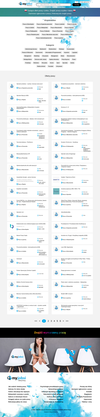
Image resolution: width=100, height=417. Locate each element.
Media (62, 55)
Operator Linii (20, 212)
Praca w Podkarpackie (31, 31)
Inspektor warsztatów (22, 188)
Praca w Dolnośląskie (28, 24)
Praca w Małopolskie (42, 27)
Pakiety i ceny (87, 402)
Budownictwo (52, 49)
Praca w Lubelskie (59, 24)
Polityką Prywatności (53, 411)
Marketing (36, 55)
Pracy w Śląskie (70, 31)
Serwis (52, 62)
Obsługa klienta (28, 59)
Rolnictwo (36, 62)
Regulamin (88, 394)
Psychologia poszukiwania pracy (51, 386)
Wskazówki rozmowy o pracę (18, 394)
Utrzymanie (45, 55)
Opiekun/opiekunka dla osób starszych (27, 165)
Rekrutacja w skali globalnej (53, 394)
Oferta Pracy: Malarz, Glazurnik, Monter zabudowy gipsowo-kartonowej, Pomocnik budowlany (74, 201)
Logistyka (74, 52)
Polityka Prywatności (84, 397)
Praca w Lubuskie (72, 24)
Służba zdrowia (41, 66)
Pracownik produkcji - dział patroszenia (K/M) (72, 95)
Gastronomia (39, 52)
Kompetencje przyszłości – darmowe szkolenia (73, 83)
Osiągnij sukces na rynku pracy (19, 399)
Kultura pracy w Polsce (55, 397)
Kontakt (89, 391)
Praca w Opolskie (69, 27)
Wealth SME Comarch (67, 293)
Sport (58, 62)
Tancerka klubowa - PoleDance (25, 142)
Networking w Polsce (55, 389)
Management (27, 55)
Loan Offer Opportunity (67, 247)
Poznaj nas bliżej (86, 386)
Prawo (74, 59)
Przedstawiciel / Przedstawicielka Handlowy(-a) (73, 223)
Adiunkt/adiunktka (65, 212)
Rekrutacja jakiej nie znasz (17, 402)
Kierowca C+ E (65, 107)
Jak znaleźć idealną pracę (17, 386)
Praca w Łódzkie (30, 27)
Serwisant (19, 258)
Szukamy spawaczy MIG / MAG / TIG (70, 188)
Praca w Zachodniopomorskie (43, 38)
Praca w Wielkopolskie (66, 34)
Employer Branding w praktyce (52, 391)
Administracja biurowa (31, 49)
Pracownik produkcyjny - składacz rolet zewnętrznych (30, 118)
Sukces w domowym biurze (17, 397)
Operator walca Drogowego (68, 153)
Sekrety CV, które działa (16, 389)
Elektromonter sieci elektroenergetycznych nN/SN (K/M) (31, 223)
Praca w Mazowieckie (56, 27)
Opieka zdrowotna (54, 59)
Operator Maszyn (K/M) (22, 95)
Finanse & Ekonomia (27, 52)
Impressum (88, 399)
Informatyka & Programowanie (53, 52)
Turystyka (50, 66)
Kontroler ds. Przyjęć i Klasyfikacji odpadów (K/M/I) (74, 235)
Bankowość (43, 49)
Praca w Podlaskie (44, 31)
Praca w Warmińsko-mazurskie (50, 34)
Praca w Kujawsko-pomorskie (44, 24)
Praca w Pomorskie (57, 31)
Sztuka (72, 62)
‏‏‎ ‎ (76, 2)
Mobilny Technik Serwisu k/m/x (25, 282)
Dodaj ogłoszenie (84, 2)
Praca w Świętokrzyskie (33, 34)
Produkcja (28, 62)
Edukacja (61, 49)
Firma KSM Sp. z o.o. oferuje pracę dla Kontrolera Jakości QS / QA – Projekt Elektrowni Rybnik (31, 201)
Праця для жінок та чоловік (68, 270)
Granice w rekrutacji (56, 399)
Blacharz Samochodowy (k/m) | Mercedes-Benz (29, 293)
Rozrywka (44, 62)
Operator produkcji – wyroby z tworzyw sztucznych (30, 83)
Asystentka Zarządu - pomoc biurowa (26, 177)
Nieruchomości (71, 55)
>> (67, 321)
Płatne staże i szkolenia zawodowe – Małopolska (74, 282)
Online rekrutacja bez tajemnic (19, 391)
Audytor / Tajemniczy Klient (68, 177)
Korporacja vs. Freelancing (53, 402)
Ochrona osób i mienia (40, 59)
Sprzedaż (65, 62)
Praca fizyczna (65, 59)
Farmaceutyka (70, 49)
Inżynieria (66, 52)
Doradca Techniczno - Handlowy (69, 142)
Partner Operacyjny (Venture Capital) (26, 270)
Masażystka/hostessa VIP (23, 153)
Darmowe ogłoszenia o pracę (82, 389)
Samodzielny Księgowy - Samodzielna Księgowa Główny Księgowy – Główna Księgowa (76, 131)
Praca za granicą (59, 38)
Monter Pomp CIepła (22, 235)
